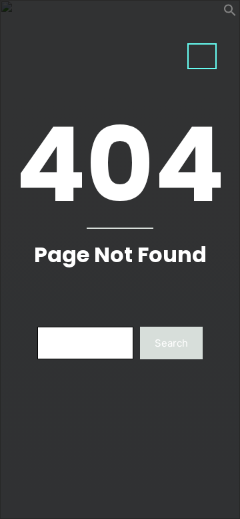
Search (171, 343)
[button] (230, 13)
